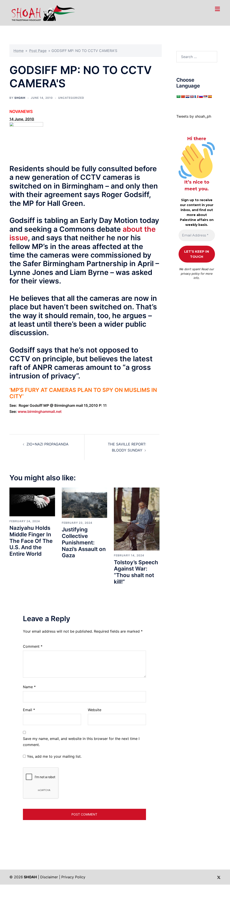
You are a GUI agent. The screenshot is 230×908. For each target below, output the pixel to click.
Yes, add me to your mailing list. (54, 756)
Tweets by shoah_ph (193, 116)
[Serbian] (205, 96)
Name (29, 687)
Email (29, 710)
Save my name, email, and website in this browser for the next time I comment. (81, 741)
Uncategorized (71, 97)
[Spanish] (210, 96)
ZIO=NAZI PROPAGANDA (48, 444)
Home (18, 50)
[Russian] (201, 96)
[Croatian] (187, 96)
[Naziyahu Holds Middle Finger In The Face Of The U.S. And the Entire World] (32, 501)
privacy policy (190, 273)
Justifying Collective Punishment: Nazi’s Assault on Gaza (84, 542)
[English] (192, 96)
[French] (196, 96)
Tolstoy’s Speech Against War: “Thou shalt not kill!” (136, 572)
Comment (32, 646)
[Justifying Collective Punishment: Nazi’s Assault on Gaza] (84, 502)
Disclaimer (49, 877)
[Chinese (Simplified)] (183, 96)
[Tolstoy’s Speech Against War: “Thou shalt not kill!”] (136, 519)
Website (94, 710)
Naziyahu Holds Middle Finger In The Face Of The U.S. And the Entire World (31, 541)
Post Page (37, 50)
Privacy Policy (73, 877)
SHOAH (19, 97)
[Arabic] (178, 96)
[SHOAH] (42, 12)
